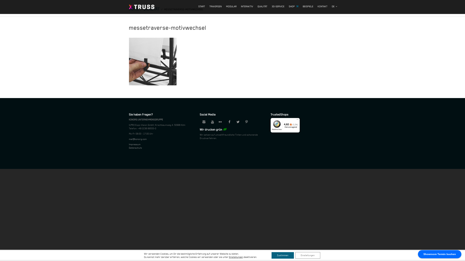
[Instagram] (204, 122)
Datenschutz (135, 148)
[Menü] (297, 120)
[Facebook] (229, 122)
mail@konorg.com (138, 139)
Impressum (135, 144)
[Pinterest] (246, 122)
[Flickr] (221, 122)
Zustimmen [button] (282, 255)
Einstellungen (308, 255)
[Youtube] (212, 122)
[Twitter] (238, 122)
